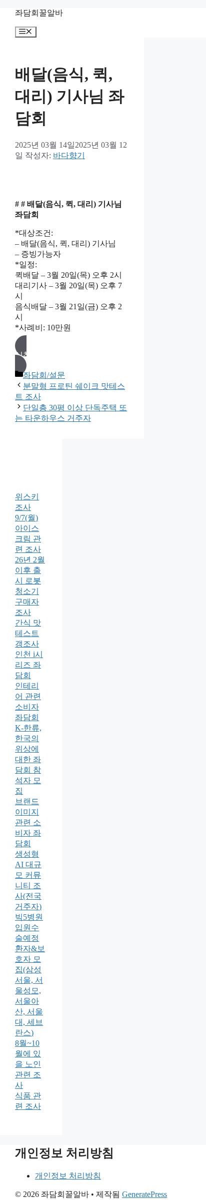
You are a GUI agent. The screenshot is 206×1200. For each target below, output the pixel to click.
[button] (72, 355)
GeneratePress (144, 1194)
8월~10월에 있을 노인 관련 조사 (28, 1064)
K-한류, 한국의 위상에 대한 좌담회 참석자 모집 (28, 759)
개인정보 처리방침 (68, 1175)
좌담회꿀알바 (39, 13)
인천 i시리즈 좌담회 (29, 665)
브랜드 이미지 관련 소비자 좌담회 (28, 822)
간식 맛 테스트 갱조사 (28, 633)
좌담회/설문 (44, 375)
